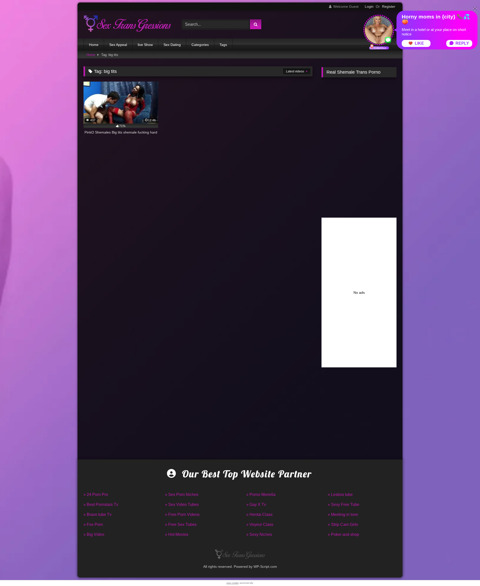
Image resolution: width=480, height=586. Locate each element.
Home (93, 45)
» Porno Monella (261, 494)
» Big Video (94, 534)
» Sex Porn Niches (181, 494)
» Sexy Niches (259, 534)
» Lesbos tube (340, 494)
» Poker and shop (343, 534)
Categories (200, 45)
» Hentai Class (259, 514)
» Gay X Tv (256, 504)
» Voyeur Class (259, 524)
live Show (145, 45)
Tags (223, 45)
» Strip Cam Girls (343, 524)
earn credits (232, 583)
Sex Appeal (118, 45)
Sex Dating (172, 45)
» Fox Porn (93, 524)
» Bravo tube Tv (98, 514)
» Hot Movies (176, 534)
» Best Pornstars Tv (101, 504)
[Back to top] (464, 571)
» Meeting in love (343, 514)
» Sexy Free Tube (343, 504)
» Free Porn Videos (182, 514)
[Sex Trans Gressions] (127, 24)
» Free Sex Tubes (180, 524)
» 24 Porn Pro (96, 494)
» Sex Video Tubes (182, 504)
